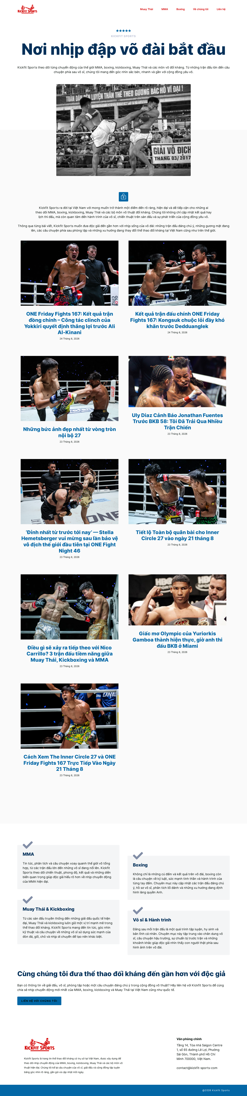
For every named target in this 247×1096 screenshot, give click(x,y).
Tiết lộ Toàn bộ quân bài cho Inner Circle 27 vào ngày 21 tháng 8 (177, 535)
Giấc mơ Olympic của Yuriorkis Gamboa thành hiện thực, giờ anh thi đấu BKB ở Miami (177, 639)
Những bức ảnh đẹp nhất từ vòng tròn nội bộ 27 (69, 432)
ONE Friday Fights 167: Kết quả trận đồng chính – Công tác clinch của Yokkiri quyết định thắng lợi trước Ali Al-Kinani (69, 323)
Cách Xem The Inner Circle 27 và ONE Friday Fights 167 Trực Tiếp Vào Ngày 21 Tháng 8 (70, 763)
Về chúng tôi (200, 9)
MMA (164, 9)
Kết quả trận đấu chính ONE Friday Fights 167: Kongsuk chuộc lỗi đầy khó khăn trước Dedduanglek (177, 320)
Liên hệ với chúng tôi (39, 1000)
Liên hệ (221, 9)
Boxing (180, 9)
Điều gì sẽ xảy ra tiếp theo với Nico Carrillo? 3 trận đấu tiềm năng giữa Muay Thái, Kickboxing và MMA (70, 654)
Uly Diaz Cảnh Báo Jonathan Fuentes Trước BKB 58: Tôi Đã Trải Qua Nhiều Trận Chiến (177, 421)
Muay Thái (146, 9)
